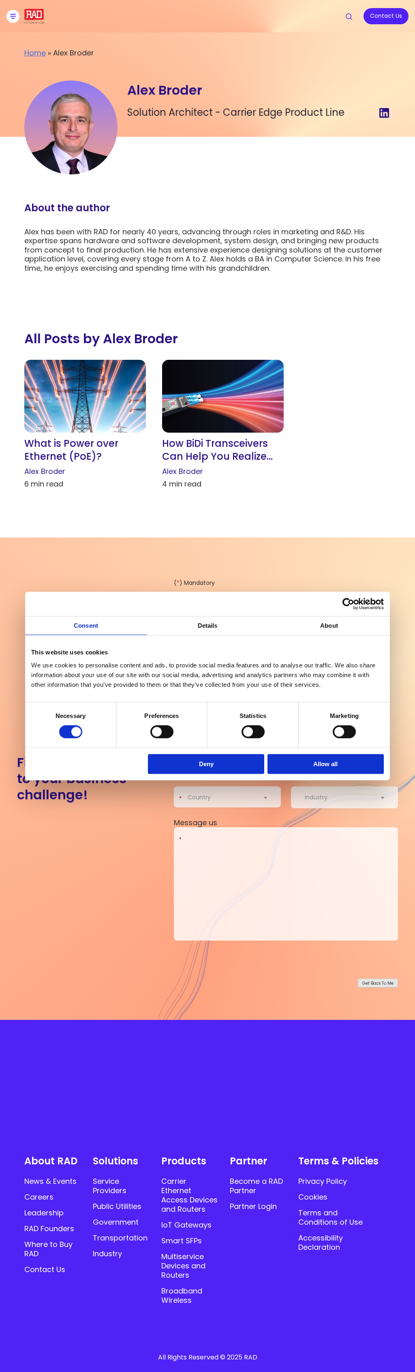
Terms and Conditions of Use (330, 1217)
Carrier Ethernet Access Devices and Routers (189, 1195)
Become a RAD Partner (256, 1186)
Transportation (120, 1238)
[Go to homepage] (34, 21)
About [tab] (329, 625)
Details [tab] (208, 625)
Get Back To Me (378, 983)
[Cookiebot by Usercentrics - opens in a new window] (348, 604)
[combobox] (232, 797)
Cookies (312, 1197)
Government (116, 1222)
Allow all (325, 763)
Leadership (44, 1213)
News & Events (50, 1181)
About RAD (50, 1161)
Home (35, 53)
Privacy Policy (322, 1181)
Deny (206, 763)
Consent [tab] (86, 625)
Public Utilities (117, 1206)
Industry (107, 1254)
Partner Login (253, 1206)
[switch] (161, 731)
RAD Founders (49, 1228)
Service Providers (109, 1186)
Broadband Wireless (181, 1295)
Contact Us (44, 1269)
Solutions (115, 1161)
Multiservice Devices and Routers (183, 1265)
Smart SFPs (181, 1241)
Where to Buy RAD (48, 1249)
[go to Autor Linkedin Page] (384, 113)
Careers (38, 1197)
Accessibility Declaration (320, 1242)
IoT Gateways (186, 1225)
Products (183, 1161)
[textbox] (201, 797)
